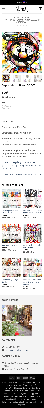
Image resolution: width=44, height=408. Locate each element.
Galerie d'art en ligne (31, 388)
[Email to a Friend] (8, 107)
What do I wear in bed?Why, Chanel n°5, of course (32, 282)
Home (16, 17)
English (19, 2)
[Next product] (19, 27)
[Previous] (6, 52)
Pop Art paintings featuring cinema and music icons (22, 20)
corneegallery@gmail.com (17, 350)
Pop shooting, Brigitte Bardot (10, 281)
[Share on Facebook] (4, 107)
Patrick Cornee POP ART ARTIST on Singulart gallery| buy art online (22, 394)
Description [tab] (7, 121)
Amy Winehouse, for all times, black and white (32, 212)
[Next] (38, 52)
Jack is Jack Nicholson (10, 245)
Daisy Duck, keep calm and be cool (32, 246)
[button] (3, 9)
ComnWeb (8, 388)
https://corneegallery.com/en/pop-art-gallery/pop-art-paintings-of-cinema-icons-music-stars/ (21, 165)
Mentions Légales (21, 385)
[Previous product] (25, 27)
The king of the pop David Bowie (10, 212)
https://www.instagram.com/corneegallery (21, 174)
